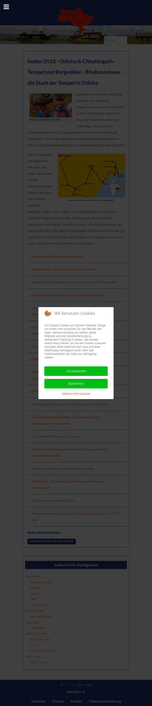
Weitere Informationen (76, 393)
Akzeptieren (76, 371)
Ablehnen (76, 383)
